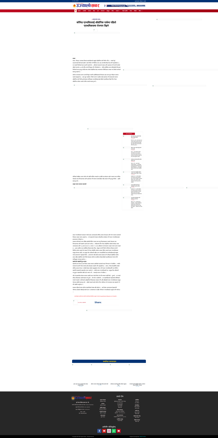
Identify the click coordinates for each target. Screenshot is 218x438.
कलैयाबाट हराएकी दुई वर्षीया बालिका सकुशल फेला (118, 384)
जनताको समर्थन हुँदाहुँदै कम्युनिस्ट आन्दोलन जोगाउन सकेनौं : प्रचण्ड (137, 384)
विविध (140, 10)
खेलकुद (108, 10)
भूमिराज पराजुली (103, 412)
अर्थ (98, 10)
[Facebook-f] (99, 431)
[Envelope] (119, 431)
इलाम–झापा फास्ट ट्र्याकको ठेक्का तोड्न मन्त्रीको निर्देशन (81, 384)
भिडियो (135, 10)
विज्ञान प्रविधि (125, 10)
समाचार (79, 10)
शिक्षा (94, 10)
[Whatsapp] (114, 431)
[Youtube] (104, 431)
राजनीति (84, 10)
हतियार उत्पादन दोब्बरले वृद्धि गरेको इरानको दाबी (99, 384)
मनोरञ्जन (102, 10)
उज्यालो (117, 10)
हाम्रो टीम (120, 396)
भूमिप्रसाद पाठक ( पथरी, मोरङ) (120, 401)
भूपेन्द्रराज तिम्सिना (102, 409)
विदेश (113, 10)
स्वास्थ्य (89, 10)
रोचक (131, 10)
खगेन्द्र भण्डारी (103, 405)
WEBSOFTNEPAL (142, 436)
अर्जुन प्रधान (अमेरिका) (120, 411)
